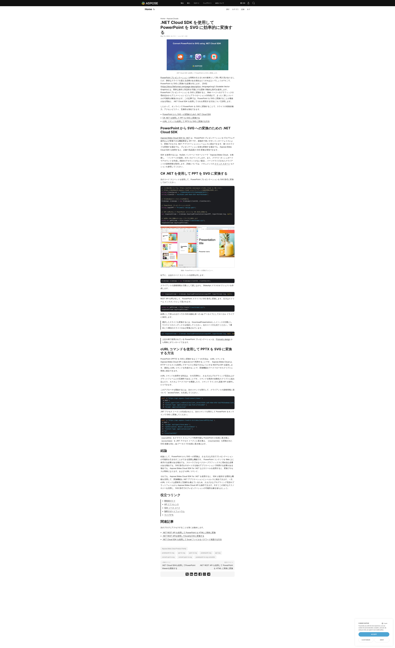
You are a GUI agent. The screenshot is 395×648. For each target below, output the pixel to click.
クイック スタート (222, 164)
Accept (374, 634)
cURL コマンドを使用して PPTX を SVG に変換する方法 (186, 121)
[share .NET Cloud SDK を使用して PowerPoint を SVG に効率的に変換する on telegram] (208, 575)
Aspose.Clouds (172, 19)
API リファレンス (171, 504)
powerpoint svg (206, 553)
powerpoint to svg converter (205, 557)
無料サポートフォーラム (174, 511)
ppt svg (217, 553)
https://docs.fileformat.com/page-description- (181, 86)
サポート (196, 3)
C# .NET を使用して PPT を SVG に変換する (181, 118)
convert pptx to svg (185, 557)
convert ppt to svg (168, 557)
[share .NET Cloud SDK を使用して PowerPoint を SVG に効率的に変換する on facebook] (200, 575)
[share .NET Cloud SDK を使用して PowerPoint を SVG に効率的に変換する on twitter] (187, 575)
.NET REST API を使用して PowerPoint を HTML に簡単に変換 (189, 532)
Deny (382, 640)
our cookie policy (378, 630)
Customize (366, 640)
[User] (248, 3)
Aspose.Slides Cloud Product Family (174, 548)
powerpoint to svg (168, 553)
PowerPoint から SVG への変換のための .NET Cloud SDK (187, 114)
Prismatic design (223, 339)
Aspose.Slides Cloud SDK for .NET (175, 138)
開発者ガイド (169, 501)
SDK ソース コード (172, 508)
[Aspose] (149, 3)
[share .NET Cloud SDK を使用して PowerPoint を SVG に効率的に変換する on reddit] (195, 575)
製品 (182, 3)
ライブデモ (169, 515)
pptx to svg (193, 553)
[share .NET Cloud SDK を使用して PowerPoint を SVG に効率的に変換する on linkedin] (191, 575)
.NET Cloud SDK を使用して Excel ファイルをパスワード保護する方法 (192, 539)
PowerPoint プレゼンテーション (174, 77)
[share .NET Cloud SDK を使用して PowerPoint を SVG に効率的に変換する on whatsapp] (204, 575)
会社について (219, 3)
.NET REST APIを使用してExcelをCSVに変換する (183, 536)
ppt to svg (181, 553)
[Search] (253, 3)
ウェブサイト (207, 3)
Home (148, 9)
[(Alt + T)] (154, 9)
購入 (188, 3)
